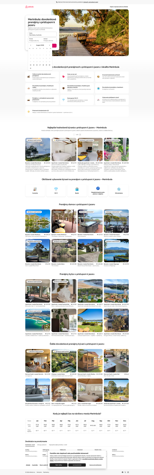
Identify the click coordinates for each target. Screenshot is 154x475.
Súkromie (39, 472)
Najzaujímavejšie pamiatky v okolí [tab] (58, 445)
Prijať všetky (58, 465)
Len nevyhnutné (77, 465)
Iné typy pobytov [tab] (42, 445)
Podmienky (46, 472)
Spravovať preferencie (95, 465)
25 (33, 65)
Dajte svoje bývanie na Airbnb (119, 7)
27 (40, 65)
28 (43, 65)
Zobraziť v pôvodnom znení (90, 2)
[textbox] (35, 41)
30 (49, 65)
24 (30, 65)
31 (30, 68)
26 (37, 65)
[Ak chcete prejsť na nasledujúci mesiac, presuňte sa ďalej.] (49, 45)
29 (46, 65)
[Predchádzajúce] (74, 134)
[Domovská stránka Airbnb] (29, 6)
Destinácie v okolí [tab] (30, 445)
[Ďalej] (80, 134)
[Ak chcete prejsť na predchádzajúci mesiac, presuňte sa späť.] (30, 45)
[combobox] (42, 35)
